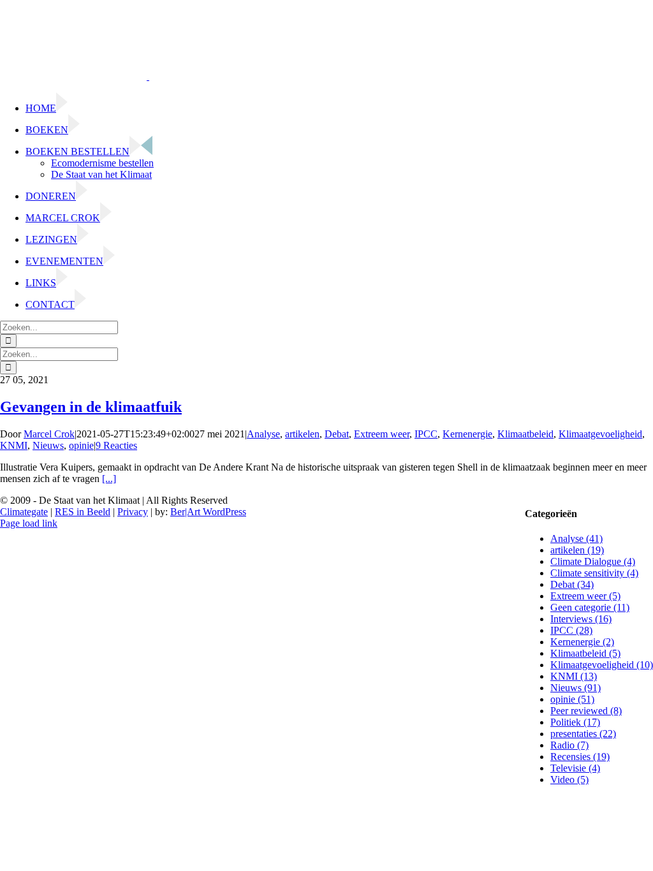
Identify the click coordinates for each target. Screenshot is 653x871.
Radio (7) (569, 745)
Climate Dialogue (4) (592, 561)
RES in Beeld (82, 511)
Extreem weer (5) (585, 595)
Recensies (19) (580, 756)
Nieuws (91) (575, 687)
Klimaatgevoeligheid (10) (601, 664)
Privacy (132, 511)
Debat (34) (572, 584)
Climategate (24, 511)
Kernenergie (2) (582, 641)
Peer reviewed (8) (586, 710)
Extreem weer (381, 433)
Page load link (28, 523)
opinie (81, 445)
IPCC (426, 433)
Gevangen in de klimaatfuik (91, 407)
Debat (337, 433)
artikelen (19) (577, 550)
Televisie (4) (575, 768)
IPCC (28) (571, 630)
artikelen (302, 433)
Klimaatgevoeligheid (600, 433)
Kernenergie (467, 433)
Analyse (263, 433)
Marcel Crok (49, 433)
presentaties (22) (583, 733)
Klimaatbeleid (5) (585, 653)
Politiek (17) (575, 722)
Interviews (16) (581, 618)
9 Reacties (116, 445)
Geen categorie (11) (589, 607)
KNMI (13, 445)
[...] (109, 478)
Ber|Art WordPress (208, 511)
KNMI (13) (573, 676)
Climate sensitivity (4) (594, 572)
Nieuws (48, 445)
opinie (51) (572, 699)
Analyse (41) (576, 538)
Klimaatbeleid (525, 433)
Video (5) (569, 779)
